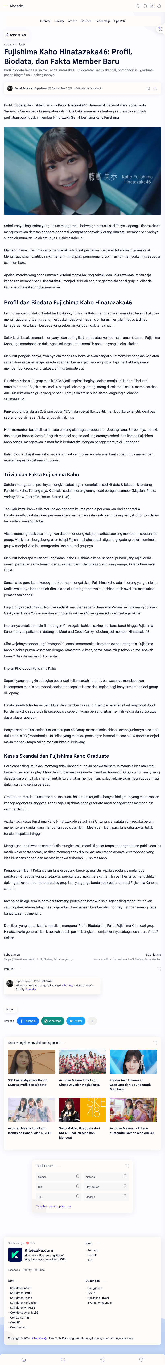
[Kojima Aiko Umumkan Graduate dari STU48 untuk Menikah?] (133, 1062)
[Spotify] (27, 1270)
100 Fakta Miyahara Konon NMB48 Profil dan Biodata (27, 1082)
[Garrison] (86, 21)
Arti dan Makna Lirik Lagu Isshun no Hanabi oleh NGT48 (30, 1130)
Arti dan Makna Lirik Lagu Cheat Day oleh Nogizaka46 (79, 1082)
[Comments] (141, 1359)
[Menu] (63, 1359)
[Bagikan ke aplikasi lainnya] (92, 1021)
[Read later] (148, 88)
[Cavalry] (59, 21)
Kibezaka (17, 6)
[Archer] (72, 21)
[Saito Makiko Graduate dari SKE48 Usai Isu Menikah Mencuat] (82, 1110)
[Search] (138, 6)
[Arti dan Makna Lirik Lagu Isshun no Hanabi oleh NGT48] (31, 1110)
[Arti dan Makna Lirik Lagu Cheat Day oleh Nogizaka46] (82, 1062)
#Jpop (10, 1009)
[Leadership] (103, 21)
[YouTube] (40, 1270)
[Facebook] (14, 1270)
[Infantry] (45, 21)
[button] (152, 6)
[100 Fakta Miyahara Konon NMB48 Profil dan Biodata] (31, 1062)
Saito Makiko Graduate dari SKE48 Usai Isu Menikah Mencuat (79, 1132)
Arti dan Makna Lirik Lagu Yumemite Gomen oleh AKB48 (132, 1130)
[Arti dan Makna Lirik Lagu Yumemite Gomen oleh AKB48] (133, 1110)
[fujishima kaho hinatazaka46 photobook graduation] (82, 171)
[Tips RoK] (119, 21)
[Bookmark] (145, 6)
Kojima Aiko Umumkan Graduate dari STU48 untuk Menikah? (130, 1084)
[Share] (102, 1359)
